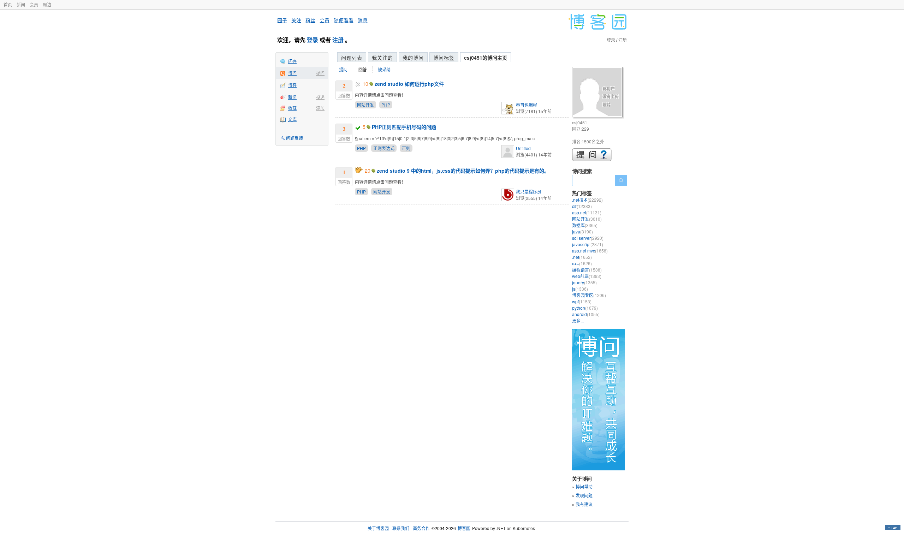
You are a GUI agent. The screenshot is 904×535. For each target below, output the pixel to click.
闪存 (292, 61)
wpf (581, 301)
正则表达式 (383, 148)
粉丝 (310, 20)
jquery (584, 282)
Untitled (523, 148)
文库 (292, 119)
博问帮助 (584, 486)
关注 (296, 20)
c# (582, 206)
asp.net (586, 212)
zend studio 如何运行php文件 (409, 83)
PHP (385, 105)
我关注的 (382, 57)
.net (582, 257)
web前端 (586, 276)
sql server (587, 238)
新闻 (21, 4)
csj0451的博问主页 (485, 57)
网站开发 (365, 105)
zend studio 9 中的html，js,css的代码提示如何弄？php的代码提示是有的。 (463, 170)
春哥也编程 (526, 105)
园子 (282, 20)
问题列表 (351, 57)
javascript (587, 244)
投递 (320, 97)
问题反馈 (294, 138)
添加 (320, 108)
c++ (582, 263)
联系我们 (400, 528)
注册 (338, 40)
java (582, 231)
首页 (8, 4)
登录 (312, 40)
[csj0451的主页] (598, 93)
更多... (578, 320)
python (585, 308)
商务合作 (421, 528)
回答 (362, 69)
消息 (363, 20)
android (586, 314)
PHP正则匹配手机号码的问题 (404, 126)
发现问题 (584, 495)
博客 (292, 85)
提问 (320, 73)
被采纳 (384, 69)
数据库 (584, 225)
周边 (47, 4)
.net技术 (587, 200)
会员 (34, 4)
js (580, 289)
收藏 (292, 108)
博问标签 (443, 57)
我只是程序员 (528, 192)
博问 (292, 73)
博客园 (464, 528)
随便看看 (343, 20)
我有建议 (584, 504)
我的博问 (413, 57)
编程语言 (587, 270)
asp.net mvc (590, 251)
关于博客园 (378, 528)
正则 (406, 148)
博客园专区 (589, 295)
